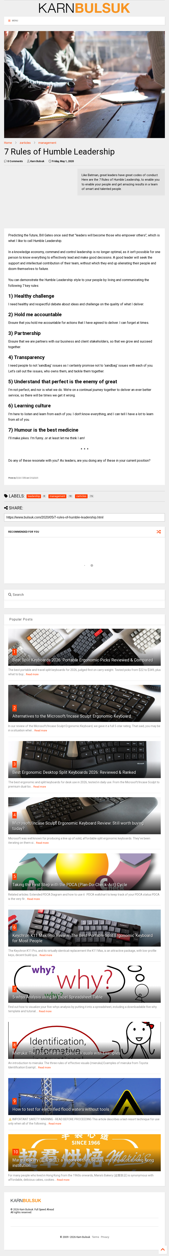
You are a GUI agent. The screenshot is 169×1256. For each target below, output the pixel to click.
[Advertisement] (38, 197)
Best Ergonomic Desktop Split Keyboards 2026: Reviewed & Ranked (74, 772)
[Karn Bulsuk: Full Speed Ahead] (84, 11)
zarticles (25, 142)
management (47, 142)
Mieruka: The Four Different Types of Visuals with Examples (66, 1053)
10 (15, 1151)
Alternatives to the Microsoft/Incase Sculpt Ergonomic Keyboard (71, 716)
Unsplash (33, 477)
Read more (32, 674)
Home (8, 142)
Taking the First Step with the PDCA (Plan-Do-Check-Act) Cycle (69, 884)
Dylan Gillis (21, 477)
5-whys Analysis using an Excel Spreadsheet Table (57, 997)
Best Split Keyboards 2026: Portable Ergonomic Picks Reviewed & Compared (82, 660)
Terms (95, 1237)
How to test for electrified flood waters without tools (60, 1109)
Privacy (105, 1237)
